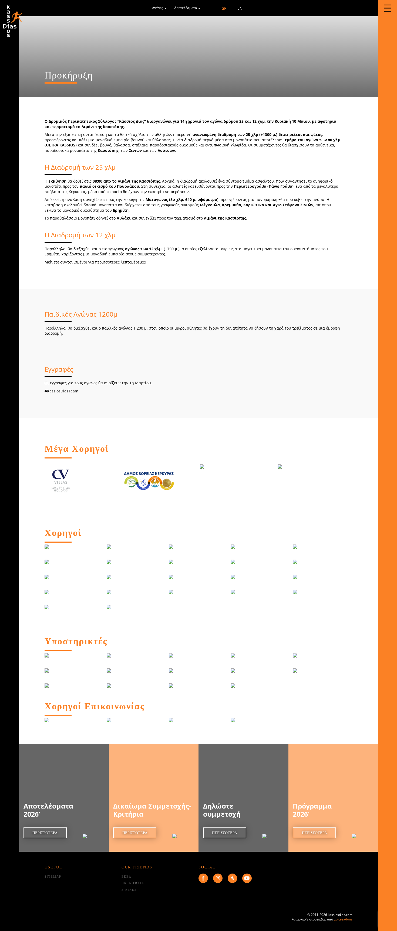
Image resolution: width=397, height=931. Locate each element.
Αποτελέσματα (185, 8)
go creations (343, 919)
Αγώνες (157, 8)
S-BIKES (129, 889)
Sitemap (53, 876)
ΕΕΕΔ (126, 876)
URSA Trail (133, 883)
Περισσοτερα (45, 833)
